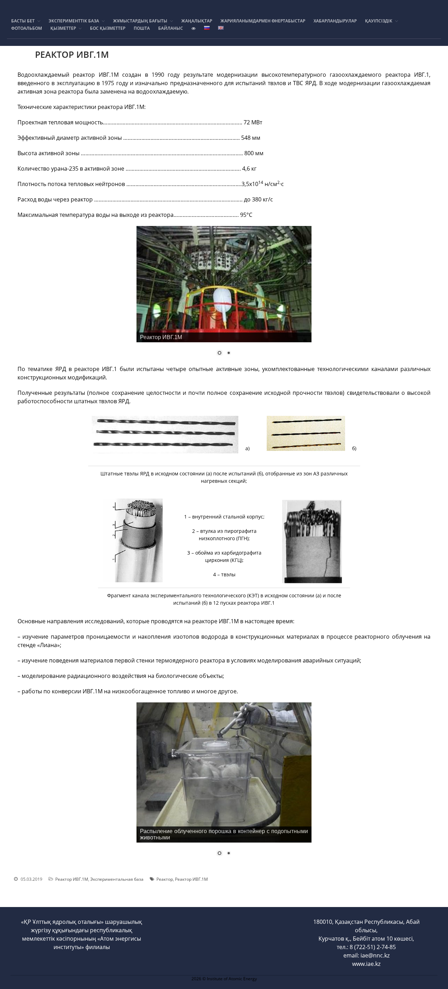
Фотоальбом (26, 28)
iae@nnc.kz (375, 955)
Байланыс (170, 28)
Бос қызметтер (107, 28)
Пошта (142, 28)
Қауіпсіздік (378, 20)
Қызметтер (63, 28)
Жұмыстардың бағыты (140, 20)
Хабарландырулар (335, 20)
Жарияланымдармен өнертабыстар (262, 20)
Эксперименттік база (74, 20)
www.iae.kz (366, 964)
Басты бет (23, 20)
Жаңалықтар (196, 20)
